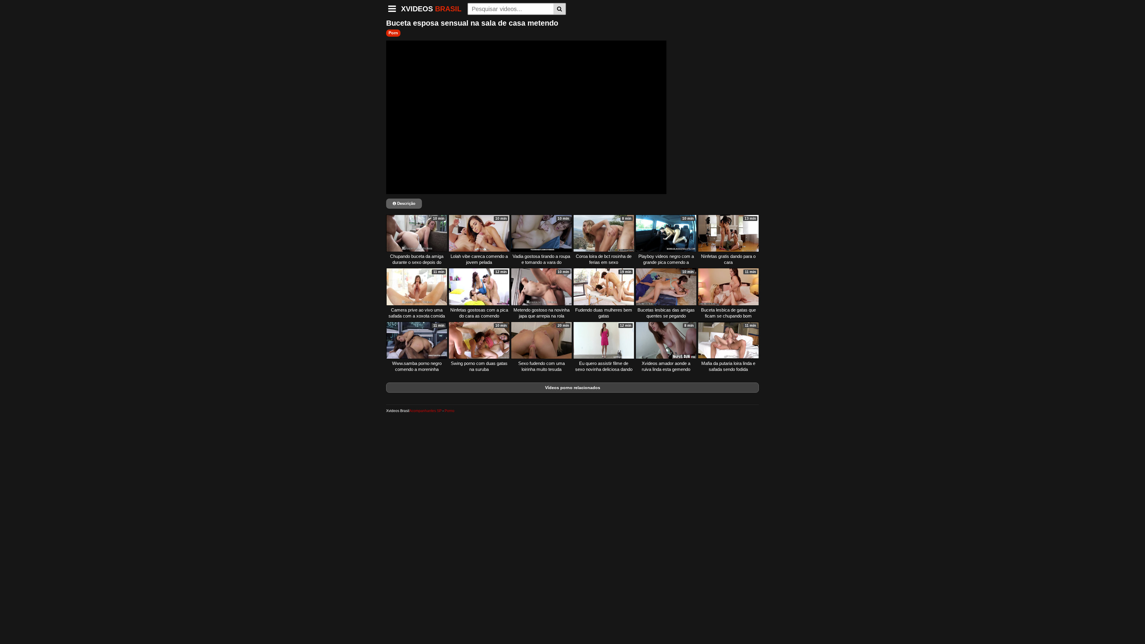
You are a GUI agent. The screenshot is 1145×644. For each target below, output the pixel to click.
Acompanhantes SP (425, 411)
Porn (393, 32)
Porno (449, 411)
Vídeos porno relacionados (572, 387)
